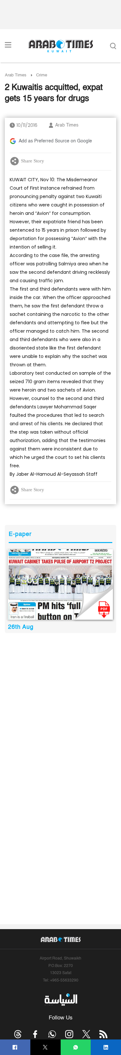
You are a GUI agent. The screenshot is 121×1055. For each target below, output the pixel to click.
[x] (86, 1034)
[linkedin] (106, 1047)
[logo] (60, 46)
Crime (41, 75)
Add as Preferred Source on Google (55, 141)
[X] (45, 1047)
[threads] (18, 1034)
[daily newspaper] (60, 584)
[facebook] (15, 1047)
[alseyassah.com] (60, 999)
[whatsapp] (75, 1047)
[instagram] (69, 1034)
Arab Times (15, 75)
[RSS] (103, 1034)
